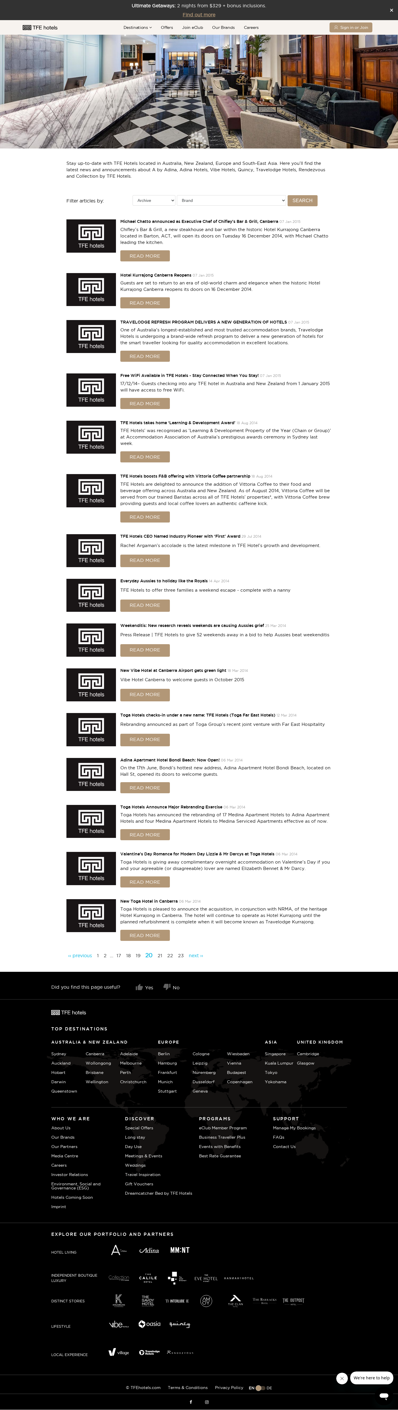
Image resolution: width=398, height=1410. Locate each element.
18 (128, 955)
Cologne (201, 1054)
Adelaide (129, 1054)
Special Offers (139, 1128)
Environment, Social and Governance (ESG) (76, 1186)
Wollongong (98, 1063)
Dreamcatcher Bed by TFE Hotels (158, 1193)
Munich (165, 1082)
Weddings (135, 1165)
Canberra (95, 1054)
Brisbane (94, 1072)
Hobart (58, 1072)
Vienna (234, 1063)
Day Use (133, 1147)
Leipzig (200, 1063)
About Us (61, 1128)
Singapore (275, 1054)
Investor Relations (69, 1175)
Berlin (164, 1054)
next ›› (196, 955)
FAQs (278, 1137)
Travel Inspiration (143, 1175)
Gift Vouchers (139, 1184)
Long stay (135, 1137)
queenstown (64, 1091)
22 (170, 955)
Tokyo (271, 1072)
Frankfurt (167, 1072)
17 (119, 955)
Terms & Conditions (188, 1387)
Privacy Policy (229, 1387)
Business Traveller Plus (222, 1137)
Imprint (58, 1207)
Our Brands (223, 27)
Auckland (61, 1063)
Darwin (58, 1082)
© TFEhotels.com (143, 1387)
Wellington (97, 1082)
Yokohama (275, 1082)
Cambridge (304, 1054)
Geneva (200, 1091)
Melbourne (131, 1063)
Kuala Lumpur (279, 1063)
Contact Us (284, 1147)
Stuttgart (167, 1091)
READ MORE (145, 255)
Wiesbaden (238, 1054)
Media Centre (64, 1156)
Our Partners (64, 1147)
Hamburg (167, 1063)
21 (160, 955)
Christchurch (133, 1082)
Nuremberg (204, 1072)
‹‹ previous (80, 955)
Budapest (236, 1072)
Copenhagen (240, 1082)
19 (138, 955)
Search (303, 200)
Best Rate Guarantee (220, 1156)
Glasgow (304, 1063)
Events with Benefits (220, 1147)
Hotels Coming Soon (72, 1197)
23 (181, 955)
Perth (125, 1072)
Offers (167, 27)
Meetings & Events (143, 1156)
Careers (251, 27)
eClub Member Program (223, 1128)
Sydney (58, 1054)
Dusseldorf (203, 1082)
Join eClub (192, 27)
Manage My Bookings (294, 1128)
